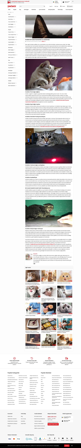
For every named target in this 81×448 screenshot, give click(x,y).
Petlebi (9, 80)
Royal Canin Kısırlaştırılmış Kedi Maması (56, 397)
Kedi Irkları (11, 19)
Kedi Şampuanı (21, 391)
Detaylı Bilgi (56, 445)
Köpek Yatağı (32, 390)
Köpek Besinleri (12, 39)
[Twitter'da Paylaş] (43, 41)
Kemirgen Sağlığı (13, 75)
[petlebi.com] (8, 12)
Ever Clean (43, 399)
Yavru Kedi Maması (11, 377)
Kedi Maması (10, 375)
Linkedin (67, 440)
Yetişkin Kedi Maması (11, 381)
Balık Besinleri (12, 52)
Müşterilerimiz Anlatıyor (12, 423)
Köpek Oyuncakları (33, 384)
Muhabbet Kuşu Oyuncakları (35, 398)
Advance (42, 391)
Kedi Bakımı (12, 26)
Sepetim (71, 6)
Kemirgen (26, 9)
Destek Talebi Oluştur (53, 424)
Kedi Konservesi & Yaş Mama (11, 386)
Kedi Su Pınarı (10, 398)
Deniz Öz (35, 253)
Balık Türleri (11, 57)
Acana (42, 383)
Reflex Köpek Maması (67, 393)
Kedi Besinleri (12, 16)
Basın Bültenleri (12, 85)
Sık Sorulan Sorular (38, 416)
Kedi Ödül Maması (11, 388)
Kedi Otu (20, 387)
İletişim (9, 426)
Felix (41, 403)
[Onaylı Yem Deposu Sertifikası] (35, 439)
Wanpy (42, 395)
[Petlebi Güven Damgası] (29, 439)
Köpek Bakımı (12, 44)
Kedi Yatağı (21, 383)
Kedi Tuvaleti (10, 394)
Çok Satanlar (42, 9)
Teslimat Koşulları (38, 421)
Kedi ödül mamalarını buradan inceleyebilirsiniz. (51, 126)
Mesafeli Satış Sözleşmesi (39, 418)
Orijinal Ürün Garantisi (12, 418)
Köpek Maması (21, 397)
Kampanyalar (51, 9)
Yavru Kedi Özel (12, 21)
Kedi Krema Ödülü (11, 402)
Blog (22, 416)
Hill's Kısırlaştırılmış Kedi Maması (56, 400)
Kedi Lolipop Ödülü (33, 404)
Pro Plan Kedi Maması (56, 375)
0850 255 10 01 (52, 417)
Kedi (9, 9)
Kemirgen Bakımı (13, 78)
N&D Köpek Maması (66, 385)
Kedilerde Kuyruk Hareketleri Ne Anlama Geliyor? (42, 244)
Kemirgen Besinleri (13, 73)
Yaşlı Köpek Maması (22, 403)
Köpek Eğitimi (12, 42)
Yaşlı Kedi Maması (22, 401)
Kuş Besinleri (11, 67)
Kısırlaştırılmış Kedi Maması (12, 379)
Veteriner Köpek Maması (34, 402)
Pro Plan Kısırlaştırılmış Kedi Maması (57, 394)
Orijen (42, 393)
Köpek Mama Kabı (33, 386)
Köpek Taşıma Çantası (34, 382)
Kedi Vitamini (21, 379)
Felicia (42, 387)
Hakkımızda (10, 416)
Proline (42, 401)
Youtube (63, 440)
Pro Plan (42, 375)
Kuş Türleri (11, 62)
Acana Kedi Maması (55, 383)
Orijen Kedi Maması (55, 391)
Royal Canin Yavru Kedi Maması (67, 400)
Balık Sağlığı (11, 49)
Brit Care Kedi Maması (56, 385)
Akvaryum (10, 47)
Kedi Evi (20, 389)
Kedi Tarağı (21, 385)
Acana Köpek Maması (67, 387)
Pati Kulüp (60, 9)
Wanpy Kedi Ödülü (55, 405)
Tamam (66, 445)
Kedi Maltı (20, 393)
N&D (41, 381)
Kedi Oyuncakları (11, 392)
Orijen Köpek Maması (67, 395)
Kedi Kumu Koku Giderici (23, 377)
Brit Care (42, 385)
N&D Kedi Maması (55, 381)
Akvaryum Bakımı (12, 54)
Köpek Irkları (12, 32)
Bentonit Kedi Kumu (11, 400)
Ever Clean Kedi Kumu (67, 404)
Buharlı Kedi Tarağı (22, 395)
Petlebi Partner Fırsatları (12, 421)
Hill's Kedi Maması (55, 379)
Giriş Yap (56, 6)
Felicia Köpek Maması (67, 391)
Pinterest (71, 440)
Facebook (55, 440)
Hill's (42, 379)
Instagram (49, 440)
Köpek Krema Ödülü (11, 404)
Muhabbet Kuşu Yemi (33, 396)
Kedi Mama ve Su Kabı (23, 375)
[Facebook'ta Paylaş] (42, 41)
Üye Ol (51, 6)
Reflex (42, 389)
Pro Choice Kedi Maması (67, 377)
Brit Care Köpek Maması (67, 389)
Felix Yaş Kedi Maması (67, 375)
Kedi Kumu (10, 383)
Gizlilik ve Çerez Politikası (39, 428)
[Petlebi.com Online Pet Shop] (12, 6)
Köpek (14, 9)
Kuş (20, 9)
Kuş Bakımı (11, 65)
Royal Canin (43, 377)
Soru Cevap (23, 418)
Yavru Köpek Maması (22, 399)
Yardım (63, 6)
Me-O (42, 397)
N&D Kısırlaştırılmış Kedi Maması (56, 403)
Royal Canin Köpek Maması (68, 381)
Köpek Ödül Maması (33, 380)
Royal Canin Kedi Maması (56, 377)
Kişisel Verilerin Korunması (39, 426)
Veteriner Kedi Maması (34, 400)
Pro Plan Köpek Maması (67, 379)
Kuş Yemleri (32, 394)
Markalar (34, 9)
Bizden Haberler (12, 83)
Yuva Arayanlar (69, 9)
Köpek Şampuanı (33, 392)
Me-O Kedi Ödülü (66, 402)
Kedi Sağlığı (12, 24)
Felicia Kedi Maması (55, 387)
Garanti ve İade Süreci (38, 423)
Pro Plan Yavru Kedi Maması (68, 397)
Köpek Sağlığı (12, 37)
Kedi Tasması (21, 381)
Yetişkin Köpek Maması (34, 375)
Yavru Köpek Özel (13, 34)
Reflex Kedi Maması (55, 389)
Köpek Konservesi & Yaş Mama (34, 378)
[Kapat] (72, 2)
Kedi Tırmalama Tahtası (12, 396)
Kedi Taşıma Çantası (11, 390)
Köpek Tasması (32, 388)
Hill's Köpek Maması (66, 383)
